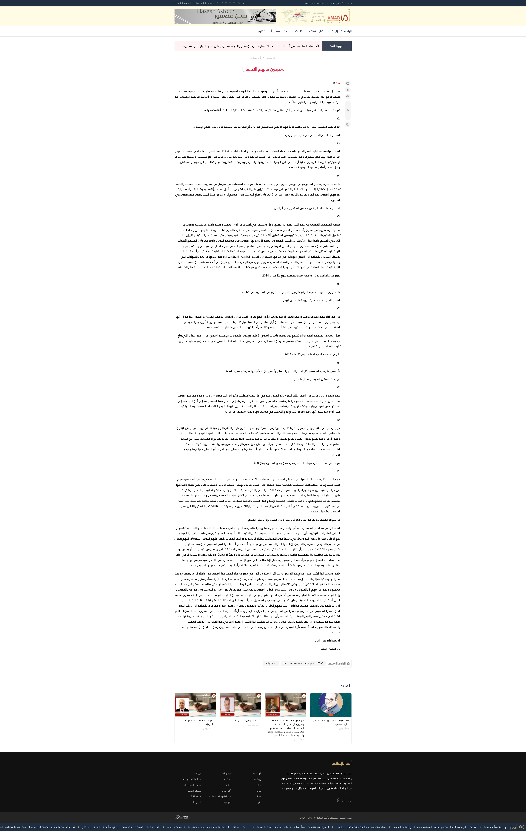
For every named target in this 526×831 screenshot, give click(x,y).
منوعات (287, 31)
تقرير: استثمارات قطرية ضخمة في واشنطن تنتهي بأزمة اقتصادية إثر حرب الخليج (168, 827)
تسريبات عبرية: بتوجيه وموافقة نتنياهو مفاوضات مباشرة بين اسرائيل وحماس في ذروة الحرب (76, 827)
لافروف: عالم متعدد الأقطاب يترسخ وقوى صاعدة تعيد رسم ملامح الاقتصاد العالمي (482, 827)
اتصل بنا (178, 3)
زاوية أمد (332, 31)
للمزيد (346, 685)
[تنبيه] (234, 3)
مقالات (300, 31)
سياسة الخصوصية (192, 779)
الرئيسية (346, 31)
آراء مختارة (256, 57)
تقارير (261, 31)
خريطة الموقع (194, 790)
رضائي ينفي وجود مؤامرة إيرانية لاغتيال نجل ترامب (408, 827)
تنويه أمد (337, 45)
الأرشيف (187, 3)
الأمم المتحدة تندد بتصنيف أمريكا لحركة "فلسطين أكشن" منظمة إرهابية (340, 827)
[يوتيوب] (226, 3)
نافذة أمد (226, 779)
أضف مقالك (199, 3)
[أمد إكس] (344, 800)
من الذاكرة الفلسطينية (220, 796)
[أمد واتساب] (349, 800)
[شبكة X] (222, 3)
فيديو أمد (274, 31)
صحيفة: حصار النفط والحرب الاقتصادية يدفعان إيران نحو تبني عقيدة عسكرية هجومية (256, 827)
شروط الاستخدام (192, 785)
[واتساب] (230, 3)
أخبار (321, 31)
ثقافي (312, 31)
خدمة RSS (196, 796)
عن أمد (210, 3)
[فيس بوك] (217, 3)
